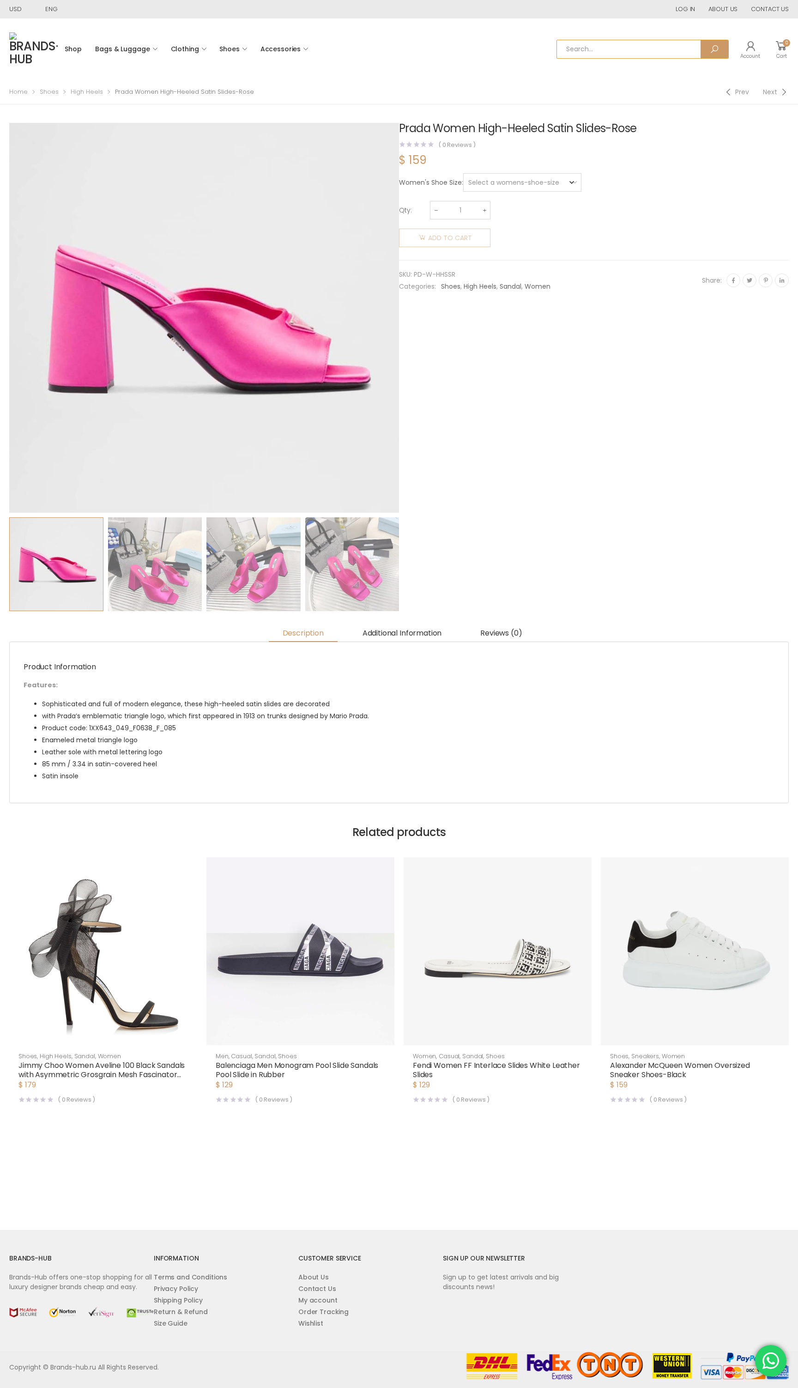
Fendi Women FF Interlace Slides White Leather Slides (496, 1070)
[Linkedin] (782, 280)
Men (222, 1056)
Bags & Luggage (122, 49)
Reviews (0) (501, 633)
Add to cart (450, 237)
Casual (241, 1056)
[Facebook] (733, 280)
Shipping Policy (178, 1300)
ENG (51, 9)
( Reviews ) (457, 145)
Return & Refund (181, 1311)
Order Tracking (323, 1311)
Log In (685, 9)
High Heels (87, 91)
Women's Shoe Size (430, 182)
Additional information (402, 633)
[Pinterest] (766, 280)
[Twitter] (749, 280)
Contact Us (317, 1288)
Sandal (510, 286)
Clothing (185, 49)
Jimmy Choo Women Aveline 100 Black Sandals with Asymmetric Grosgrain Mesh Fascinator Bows (101, 1074)
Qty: (405, 210)
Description (303, 633)
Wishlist (310, 1323)
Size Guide (170, 1323)
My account (318, 1300)
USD (15, 9)
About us (723, 9)
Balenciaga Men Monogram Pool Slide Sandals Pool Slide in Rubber (297, 1070)
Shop (73, 49)
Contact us (770, 9)
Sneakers (645, 1056)
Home (18, 91)
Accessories (280, 49)
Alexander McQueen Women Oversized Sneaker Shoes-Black (680, 1070)
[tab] (303, 633)
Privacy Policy (176, 1288)
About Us (313, 1277)
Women (537, 286)
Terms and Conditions (190, 1277)
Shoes (229, 49)
